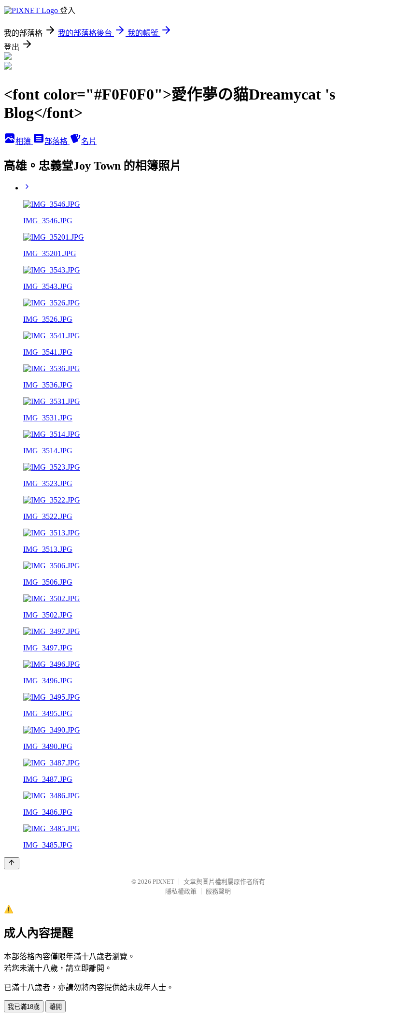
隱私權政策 (181, 891)
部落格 (57, 141)
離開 (55, 1006)
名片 (89, 141)
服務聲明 (218, 891)
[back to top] (11, 863)
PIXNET (163, 881)
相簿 (24, 141)
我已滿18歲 (24, 1006)
